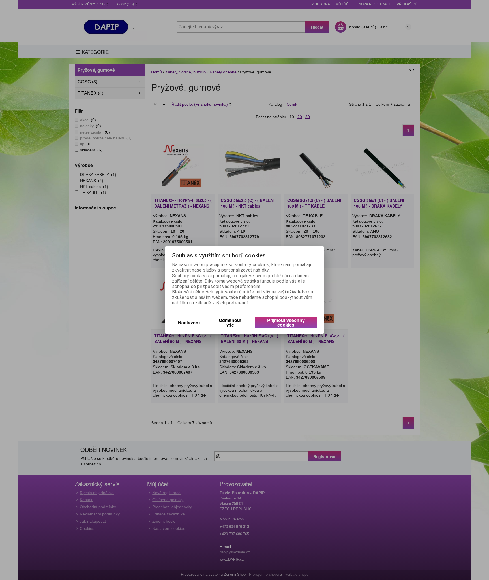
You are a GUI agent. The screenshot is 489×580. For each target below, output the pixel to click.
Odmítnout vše (230, 322)
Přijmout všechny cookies (286, 322)
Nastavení (189, 322)
